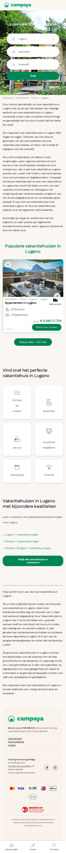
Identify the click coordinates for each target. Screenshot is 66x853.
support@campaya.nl (18, 731)
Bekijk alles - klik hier (33, 342)
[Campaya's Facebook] (47, 767)
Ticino (34, 97)
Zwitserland (22, 97)
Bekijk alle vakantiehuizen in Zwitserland (33, 561)
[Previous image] (8, 296)
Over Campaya (15, 738)
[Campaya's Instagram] (55, 767)
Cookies (12, 745)
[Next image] (57, 296)
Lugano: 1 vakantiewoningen (21, 534)
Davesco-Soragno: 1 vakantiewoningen (28, 548)
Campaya (8, 97)
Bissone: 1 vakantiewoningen (22, 541)
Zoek (33, 76)
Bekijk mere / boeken (46, 327)
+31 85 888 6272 (28, 728)
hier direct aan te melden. (19, 766)
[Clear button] (54, 39)
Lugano (45, 97)
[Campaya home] (17, 5)
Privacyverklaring (16, 742)
